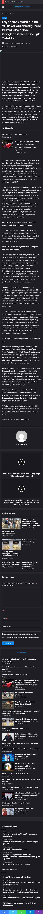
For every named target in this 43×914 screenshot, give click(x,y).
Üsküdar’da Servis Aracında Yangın (29, 541)
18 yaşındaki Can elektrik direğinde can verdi (24, 810)
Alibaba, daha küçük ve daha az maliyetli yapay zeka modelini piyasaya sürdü (27, 795)
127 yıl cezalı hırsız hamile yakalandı (8, 532)
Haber (13, 14)
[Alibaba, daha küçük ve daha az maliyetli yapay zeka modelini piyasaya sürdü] (8, 796)
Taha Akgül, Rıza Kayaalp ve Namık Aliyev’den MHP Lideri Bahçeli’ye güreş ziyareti (31, 522)
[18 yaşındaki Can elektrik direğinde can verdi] (8, 811)
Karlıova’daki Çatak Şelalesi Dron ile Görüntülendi (30, 564)
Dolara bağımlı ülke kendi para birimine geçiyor (20, 787)
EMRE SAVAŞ (9, 43)
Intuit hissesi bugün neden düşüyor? (16, 803)
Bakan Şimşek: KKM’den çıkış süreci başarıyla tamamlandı (26, 735)
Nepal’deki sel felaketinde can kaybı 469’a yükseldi (26, 703)
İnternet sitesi (6, 626)
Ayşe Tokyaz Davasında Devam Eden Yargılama (11, 563)
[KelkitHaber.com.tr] (21, 6)
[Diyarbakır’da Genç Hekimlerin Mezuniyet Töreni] (8, 757)
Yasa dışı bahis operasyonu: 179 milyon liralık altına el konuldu (11, 554)
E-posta (5, 618)
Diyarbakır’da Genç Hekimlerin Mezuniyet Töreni (27, 756)
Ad (3, 610)
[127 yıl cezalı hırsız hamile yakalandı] (11, 523)
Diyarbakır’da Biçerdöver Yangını (15, 2)
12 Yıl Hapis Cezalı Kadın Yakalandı (15, 774)
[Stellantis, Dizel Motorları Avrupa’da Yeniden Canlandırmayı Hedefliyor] (8, 767)
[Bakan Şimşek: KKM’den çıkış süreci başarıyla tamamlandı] (8, 737)
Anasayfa (6, 14)
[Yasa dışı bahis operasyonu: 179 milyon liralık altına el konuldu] (11, 544)
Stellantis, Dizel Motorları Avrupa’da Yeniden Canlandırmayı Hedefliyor (25, 766)
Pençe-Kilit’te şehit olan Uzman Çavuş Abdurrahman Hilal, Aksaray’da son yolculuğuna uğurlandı (27, 683)
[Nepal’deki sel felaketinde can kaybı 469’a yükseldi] (8, 705)
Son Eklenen (21, 652)
